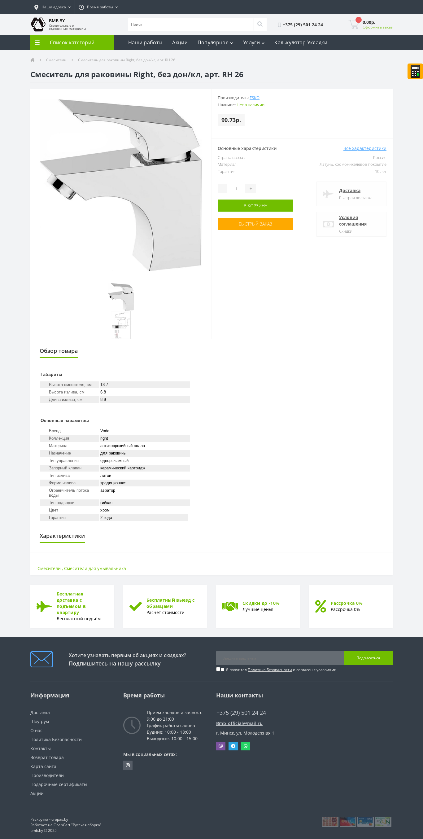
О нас (36, 730)
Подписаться (368, 658)
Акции (180, 42)
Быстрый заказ (237, 224)
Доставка (349, 190)
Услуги (251, 42)
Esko (254, 97)
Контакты (40, 748)
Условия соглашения (353, 220)
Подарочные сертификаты (58, 784)
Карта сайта (43, 766)
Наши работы (145, 42)
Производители (47, 775)
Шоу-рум (39, 721)
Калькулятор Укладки (300, 42)
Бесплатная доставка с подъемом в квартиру (71, 603)
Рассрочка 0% (347, 603)
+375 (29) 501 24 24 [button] (241, 712)
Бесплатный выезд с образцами (170, 603)
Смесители (56, 60)
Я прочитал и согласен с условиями (281, 669)
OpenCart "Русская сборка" (78, 825)
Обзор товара (59, 350)
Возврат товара (47, 757)
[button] (52, 7)
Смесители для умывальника (95, 568)
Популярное (213, 42)
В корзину (237, 206)
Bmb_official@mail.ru (239, 723)
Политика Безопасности (270, 669)
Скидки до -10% (261, 603)
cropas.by (59, 819)
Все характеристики (364, 148)
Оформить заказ (378, 27)
